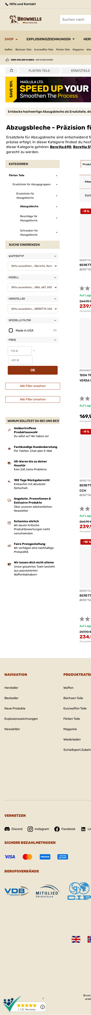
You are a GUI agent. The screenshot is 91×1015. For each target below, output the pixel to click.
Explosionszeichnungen (49, 39)
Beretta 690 (60, 147)
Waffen (9, 49)
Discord (16, 829)
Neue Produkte (14, 708)
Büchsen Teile (23, 49)
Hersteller (11, 688)
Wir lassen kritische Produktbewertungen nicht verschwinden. (32, 529)
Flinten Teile (63, 49)
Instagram (42, 829)
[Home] (10, 70)
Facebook (68, 829)
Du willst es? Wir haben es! (31, 436)
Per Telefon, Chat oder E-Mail (33, 451)
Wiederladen (72, 739)
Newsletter (12, 729)
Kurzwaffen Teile (43, 49)
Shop (9, 39)
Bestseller (11, 698)
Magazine (78, 49)
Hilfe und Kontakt (22, 4)
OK (32, 370)
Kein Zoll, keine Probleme (30, 469)
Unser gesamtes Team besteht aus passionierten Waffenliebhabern (34, 570)
